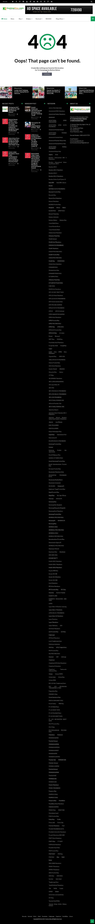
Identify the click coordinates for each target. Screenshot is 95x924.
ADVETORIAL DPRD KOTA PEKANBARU (58, 125)
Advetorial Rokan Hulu (55, 151)
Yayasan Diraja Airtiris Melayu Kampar (58, 904)
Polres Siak (60, 822)
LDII (61, 625)
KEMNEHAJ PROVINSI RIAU (56, 545)
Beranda (5, 1)
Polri (63, 825)
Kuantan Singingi (60, 592)
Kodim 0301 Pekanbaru (55, 561)
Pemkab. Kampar (53, 763)
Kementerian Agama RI (55, 542)
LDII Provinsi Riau (53, 631)
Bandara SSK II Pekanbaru (56, 170)
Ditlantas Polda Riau (54, 279)
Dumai (50, 336)
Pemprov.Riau (52, 800)
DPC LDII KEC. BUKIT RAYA (56, 292)
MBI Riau (51, 647)
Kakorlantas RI (53, 438)
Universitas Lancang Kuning (56, 894)
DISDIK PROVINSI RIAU (55, 258)
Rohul (50, 860)
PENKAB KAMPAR (54, 807)
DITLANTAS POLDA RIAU (56, 283)
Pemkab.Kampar (53, 769)
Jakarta (51, 422)
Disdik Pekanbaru (53, 248)
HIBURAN (62, 369)
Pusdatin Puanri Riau (54, 847)
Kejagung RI (61, 486)
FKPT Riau (51, 339)
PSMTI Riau (52, 841)
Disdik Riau (52, 261)
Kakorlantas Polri (61, 434)
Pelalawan (60, 735)
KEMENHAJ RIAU (53, 533)
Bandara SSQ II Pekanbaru (56, 176)
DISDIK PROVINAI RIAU (55, 251)
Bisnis (64, 207)
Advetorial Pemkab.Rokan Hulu (57, 143)
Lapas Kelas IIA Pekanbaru (56, 616)
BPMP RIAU (61, 211)
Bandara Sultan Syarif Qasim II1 (57, 179)
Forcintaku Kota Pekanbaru (56, 342)
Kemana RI (59, 498)
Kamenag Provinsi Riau (55, 444)
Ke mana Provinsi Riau (55, 469)
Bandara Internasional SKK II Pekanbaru (58, 158)
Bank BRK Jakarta (61, 182)
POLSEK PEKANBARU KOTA (56, 829)
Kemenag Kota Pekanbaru (56, 511)
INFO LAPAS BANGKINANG (56, 381)
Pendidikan (62, 800)
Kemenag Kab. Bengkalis (55, 505)
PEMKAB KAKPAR (53, 738)
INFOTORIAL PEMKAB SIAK (56, 400)
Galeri (50, 348)
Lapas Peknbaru (53, 625)
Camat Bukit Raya (53, 223)
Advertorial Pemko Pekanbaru (57, 114)
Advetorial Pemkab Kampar (56, 129)
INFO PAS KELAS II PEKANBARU (57, 391)
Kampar (51, 447)
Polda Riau (52, 819)
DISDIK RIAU (60, 261)
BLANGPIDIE (52, 211)
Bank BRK (51, 182)
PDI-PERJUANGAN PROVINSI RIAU (58, 730)
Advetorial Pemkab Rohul (56, 137)
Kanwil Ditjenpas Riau (54, 455)
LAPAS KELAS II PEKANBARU (56, 613)
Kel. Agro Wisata (61, 495)
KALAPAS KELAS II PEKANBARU (57, 441)
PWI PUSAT (52, 854)
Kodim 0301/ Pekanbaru (55, 564)
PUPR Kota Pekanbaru (55, 844)
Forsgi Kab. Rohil (53, 345)
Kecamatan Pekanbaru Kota (56, 472)
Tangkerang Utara (53, 882)
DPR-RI (51, 311)
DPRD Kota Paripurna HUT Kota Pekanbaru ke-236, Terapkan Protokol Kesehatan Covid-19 (36, 140)
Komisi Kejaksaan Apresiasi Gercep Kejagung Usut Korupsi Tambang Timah (36, 111)
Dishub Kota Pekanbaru (55, 264)
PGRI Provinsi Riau (54, 816)
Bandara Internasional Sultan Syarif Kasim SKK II (58, 163)
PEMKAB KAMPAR (54, 744)
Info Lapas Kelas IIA (54, 384)
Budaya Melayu (53, 220)
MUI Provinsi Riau (53, 650)
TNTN (55, 888)
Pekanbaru (52, 735)
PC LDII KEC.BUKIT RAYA (55, 716)
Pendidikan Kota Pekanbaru (56, 804)
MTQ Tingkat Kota (61, 647)
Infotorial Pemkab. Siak (55, 403)
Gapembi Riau (52, 356)
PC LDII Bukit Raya (54, 707)
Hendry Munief (53, 369)
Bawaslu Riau (52, 195)
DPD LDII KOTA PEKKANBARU (57, 298)
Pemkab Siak (52, 760)
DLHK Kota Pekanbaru (55, 289)
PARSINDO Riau (53, 694)
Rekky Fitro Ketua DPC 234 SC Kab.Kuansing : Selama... (86, 91)
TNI (50, 888)
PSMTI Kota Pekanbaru (55, 838)
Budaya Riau (63, 220)
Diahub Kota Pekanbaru (55, 232)
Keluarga (51, 498)
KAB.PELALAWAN (53, 428)
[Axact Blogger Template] (13, 10)
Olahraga (63, 657)
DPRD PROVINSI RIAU (55, 323)
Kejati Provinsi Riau (54, 492)
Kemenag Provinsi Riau (55, 514)
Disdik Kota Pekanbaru (55, 242)
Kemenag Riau (52, 523)
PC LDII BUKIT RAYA (54, 710)
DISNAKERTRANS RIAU (55, 273)
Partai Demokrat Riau (54, 697)
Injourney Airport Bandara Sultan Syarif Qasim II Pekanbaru (58, 418)
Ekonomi (57, 336)
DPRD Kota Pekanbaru (55, 317)
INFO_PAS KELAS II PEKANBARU (57, 394)
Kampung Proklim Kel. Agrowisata (58, 451)
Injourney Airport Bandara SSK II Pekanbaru (58, 413)
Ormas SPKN (52, 680)
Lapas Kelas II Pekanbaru (55, 610)
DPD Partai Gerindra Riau (56, 301)
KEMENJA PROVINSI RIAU (56, 536)
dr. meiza (61, 333)
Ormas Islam (52, 677)
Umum (57, 891)
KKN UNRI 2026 (53, 555)
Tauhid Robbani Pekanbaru (56, 885)
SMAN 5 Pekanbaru (54, 866)
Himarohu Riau (53, 372)
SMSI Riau (51, 876)
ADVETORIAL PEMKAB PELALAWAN (58, 133)
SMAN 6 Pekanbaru (54, 869)
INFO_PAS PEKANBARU (55, 397)
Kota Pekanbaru (53, 583)
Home (5, 19)
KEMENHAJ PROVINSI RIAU (56, 530)
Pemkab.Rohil (52, 775)
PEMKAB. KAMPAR (54, 766)
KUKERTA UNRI (53, 596)
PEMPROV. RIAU (53, 797)
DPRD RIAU (60, 327)
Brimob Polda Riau (54, 214)
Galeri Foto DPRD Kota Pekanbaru (58, 352)
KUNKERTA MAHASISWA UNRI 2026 (58, 599)
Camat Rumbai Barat (54, 226)
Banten (51, 185)
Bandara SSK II (53, 167)
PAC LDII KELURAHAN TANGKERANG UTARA (58, 687)
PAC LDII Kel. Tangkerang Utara (57, 683)
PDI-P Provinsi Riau (54, 724)
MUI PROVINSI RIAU (54, 653)
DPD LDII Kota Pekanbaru (56, 295)
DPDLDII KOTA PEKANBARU (56, 308)
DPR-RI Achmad (59, 311)
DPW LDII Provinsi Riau (55, 330)
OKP (57, 657)
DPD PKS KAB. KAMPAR (55, 305)
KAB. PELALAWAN (54, 425)
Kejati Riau (51, 495)
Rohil (63, 857)
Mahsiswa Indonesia (54, 644)
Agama (51, 154)
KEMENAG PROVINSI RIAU (56, 517)
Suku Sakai (59, 879)
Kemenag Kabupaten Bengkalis (57, 508)
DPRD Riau (52, 327)
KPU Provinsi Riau (53, 589)
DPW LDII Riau (53, 333)
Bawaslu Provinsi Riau (54, 192)
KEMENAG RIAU (53, 527)
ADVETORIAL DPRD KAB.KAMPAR (58, 121)
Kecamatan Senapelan (55, 483)
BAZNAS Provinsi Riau (55, 204)
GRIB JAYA (62, 356)
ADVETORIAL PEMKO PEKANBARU (58, 147)
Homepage (47, 74)
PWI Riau (60, 854)
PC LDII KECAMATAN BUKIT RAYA (58, 720)
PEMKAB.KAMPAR (54, 772)
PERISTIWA (61, 810)
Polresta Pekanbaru (54, 825)
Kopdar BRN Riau (53, 570)
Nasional (51, 657)
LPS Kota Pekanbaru (54, 638)
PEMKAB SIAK (62, 760)
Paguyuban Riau (53, 691)
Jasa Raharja (58, 422)
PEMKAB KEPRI (53, 753)
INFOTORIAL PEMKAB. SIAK (56, 406)
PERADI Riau (52, 810)
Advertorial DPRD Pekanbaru (57, 111)
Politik (59, 819)
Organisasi (52, 660)
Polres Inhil (52, 822)
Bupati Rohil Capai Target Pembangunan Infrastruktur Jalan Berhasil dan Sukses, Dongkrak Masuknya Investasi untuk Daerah (36, 161)
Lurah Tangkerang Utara (55, 641)
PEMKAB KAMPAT (54, 750)
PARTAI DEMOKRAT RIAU (56, 700)
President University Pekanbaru (57, 832)
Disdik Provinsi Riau (54, 254)
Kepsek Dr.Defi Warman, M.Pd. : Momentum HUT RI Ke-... (54, 91)
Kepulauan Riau (53, 552)
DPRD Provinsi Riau (54, 320)
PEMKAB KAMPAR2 (54, 747)
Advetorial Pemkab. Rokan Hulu (57, 140)
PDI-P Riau (52, 727)
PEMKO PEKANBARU (54, 788)
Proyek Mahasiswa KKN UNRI (57, 835)
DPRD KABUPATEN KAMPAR (56, 314)
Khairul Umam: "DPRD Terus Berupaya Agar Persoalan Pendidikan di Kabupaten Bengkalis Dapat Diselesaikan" (14, 125)
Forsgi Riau (63, 345)
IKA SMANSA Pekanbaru (55, 378)
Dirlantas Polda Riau (54, 236)
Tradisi (61, 888)
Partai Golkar (52, 703)
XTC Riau (51, 898)
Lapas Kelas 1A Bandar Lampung (57, 606)
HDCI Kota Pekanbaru (55, 366)
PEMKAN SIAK (53, 782)
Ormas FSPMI (59, 674)
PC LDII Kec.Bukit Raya (55, 713)
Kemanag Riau (52, 501)
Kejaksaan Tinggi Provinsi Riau (57, 489)
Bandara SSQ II (53, 173)
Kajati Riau (51, 434)
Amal (56, 154)
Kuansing (51, 592)
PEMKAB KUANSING (54, 756)
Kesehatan (62, 552)
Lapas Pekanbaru (53, 622)
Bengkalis (51, 207)
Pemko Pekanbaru (54, 785)
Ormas (51, 674)
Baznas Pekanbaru (54, 201)
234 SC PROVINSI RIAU (55, 108)
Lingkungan (52, 635)
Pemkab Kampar (53, 741)
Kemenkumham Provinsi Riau (56, 539)
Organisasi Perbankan (55, 666)
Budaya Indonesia (53, 217)
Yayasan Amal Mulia (54, 901)
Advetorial (52, 117)
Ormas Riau (61, 677)
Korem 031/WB (53, 580)
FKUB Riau (60, 339)
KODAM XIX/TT (53, 558)
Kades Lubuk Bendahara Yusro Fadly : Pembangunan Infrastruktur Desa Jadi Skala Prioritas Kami (14, 156)
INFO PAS (51, 388)
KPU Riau (63, 589)
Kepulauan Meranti (54, 549)
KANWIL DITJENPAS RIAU (56, 458)
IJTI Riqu (51, 375)
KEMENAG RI (61, 520)
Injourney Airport (53, 410)
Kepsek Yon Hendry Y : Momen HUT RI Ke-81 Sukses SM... (21, 91)
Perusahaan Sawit (53, 813)
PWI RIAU (51, 857)
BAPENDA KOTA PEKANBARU (57, 189)
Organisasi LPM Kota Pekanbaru (57, 663)
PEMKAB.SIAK (52, 778)
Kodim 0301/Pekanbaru (55, 567)
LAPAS (50, 603)
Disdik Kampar (53, 239)
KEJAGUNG (52, 486)
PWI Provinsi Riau (53, 851)
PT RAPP (60, 841)
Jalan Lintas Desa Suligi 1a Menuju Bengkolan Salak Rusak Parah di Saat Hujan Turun (14, 141)
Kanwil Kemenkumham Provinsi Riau (58, 465)
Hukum (61, 372)
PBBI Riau (61, 703)
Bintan (58, 207)
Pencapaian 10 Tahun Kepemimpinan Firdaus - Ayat (35, 125)
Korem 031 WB (53, 574)
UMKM (51, 891)
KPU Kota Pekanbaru (54, 586)
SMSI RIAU (60, 876)
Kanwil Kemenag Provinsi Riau (57, 461)
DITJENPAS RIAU (53, 276)
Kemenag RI (52, 520)
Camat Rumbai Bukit (54, 229)
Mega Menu (59, 19)
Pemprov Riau (52, 791)
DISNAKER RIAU (53, 267)
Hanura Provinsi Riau (54, 362)
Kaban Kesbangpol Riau (55, 431)
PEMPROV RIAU (53, 794)
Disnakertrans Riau (54, 270)
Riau (58, 857)
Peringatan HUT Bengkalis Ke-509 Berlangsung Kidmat (14, 110)
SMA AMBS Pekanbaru (55, 863)
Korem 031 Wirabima (54, 577)
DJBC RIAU (52, 286)
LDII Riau (63, 631)
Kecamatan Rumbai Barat (55, 480)
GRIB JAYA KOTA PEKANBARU (57, 359)
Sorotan (51, 879)
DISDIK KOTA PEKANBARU (56, 245)
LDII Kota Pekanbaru (54, 628)
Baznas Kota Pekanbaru (55, 198)
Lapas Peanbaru (53, 619)
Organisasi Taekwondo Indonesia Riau (58, 670)
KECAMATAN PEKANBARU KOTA (58, 475)
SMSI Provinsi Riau (54, 873)
